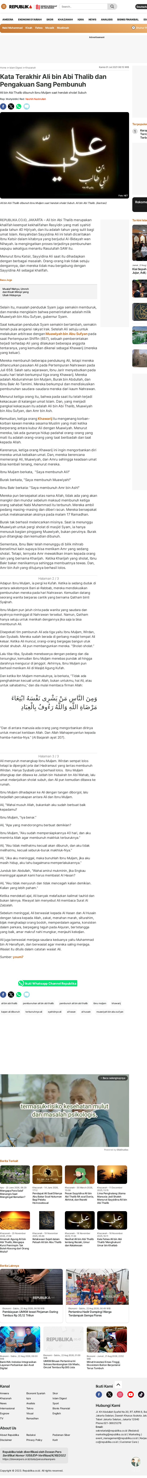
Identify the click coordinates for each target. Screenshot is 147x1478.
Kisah (28, 27)
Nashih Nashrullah (35, 98)
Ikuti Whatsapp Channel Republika (50, 983)
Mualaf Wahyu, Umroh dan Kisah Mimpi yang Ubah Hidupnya (16, 292)
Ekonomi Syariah (30, 19)
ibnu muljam (99, 1003)
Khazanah (30, 67)
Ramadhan (32, 1418)
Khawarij (45, 418)
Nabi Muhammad (12, 27)
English (57, 1413)
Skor (55, 1393)
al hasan (71, 1011)
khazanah (65, 19)
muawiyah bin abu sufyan (109, 1011)
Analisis (30, 1403)
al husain (86, 1011)
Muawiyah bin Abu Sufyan (66, 334)
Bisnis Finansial (128, 19)
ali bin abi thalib (9, 1003)
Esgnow (4, 1413)
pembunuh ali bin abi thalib (74, 1003)
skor (49, 19)
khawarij (116, 1003)
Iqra (28, 1398)
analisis (106, 19)
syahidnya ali (54, 1011)
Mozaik (49, 27)
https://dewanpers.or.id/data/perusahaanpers (29, 1459)
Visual (29, 1413)
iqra (81, 19)
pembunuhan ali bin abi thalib (38, 1003)
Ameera (4, 1393)
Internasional (7, 1408)
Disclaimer (6, 1439)
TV (1, 1418)
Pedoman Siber (61, 1434)
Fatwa (38, 27)
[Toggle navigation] (4, 6)
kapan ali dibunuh (10, 1011)
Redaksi (31, 1434)
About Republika (9, 1434)
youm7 (18, 957)
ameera (7, 19)
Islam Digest (16, 67)
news (92, 19)
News (3, 1403)
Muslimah (63, 27)
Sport (56, 1403)
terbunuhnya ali (33, 1011)
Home (3, 67)
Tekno (29, 1408)
